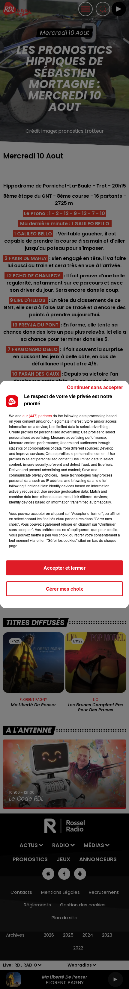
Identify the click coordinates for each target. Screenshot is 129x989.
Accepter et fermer (65, 567)
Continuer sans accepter (95, 387)
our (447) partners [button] (37, 415)
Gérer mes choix (64, 588)
